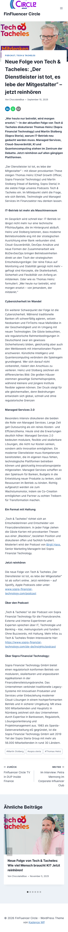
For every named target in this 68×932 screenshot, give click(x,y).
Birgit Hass (53, 544)
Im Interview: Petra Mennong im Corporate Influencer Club (51, 776)
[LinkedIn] (7, 108)
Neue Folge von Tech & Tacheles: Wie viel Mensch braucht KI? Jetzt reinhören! (34, 865)
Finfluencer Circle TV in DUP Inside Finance (17, 774)
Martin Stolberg (15, 751)
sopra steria (34, 751)
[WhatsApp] (13, 108)
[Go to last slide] (9, 852)
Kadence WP (37, 922)
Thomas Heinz (53, 751)
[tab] (27, 892)
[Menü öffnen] (61, 8)
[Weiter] (58, 852)
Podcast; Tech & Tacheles (20, 55)
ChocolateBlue (16, 99)
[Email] (18, 108)
